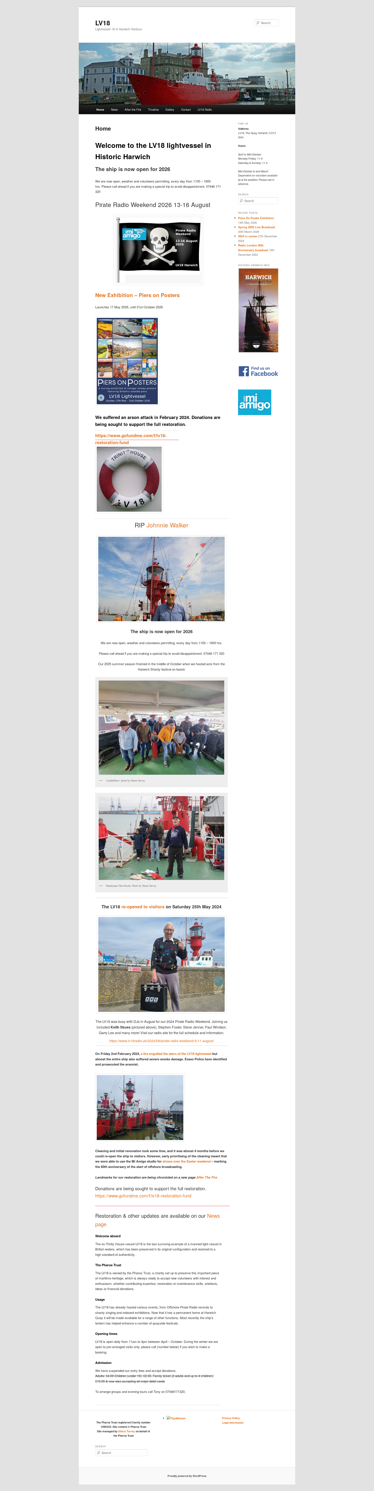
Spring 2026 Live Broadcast (256, 227)
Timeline (153, 109)
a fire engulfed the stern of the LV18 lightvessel (176, 1053)
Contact (186, 109)
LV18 (102, 22)
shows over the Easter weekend (187, 1161)
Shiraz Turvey (126, 1431)
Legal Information (232, 1423)
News (114, 109)
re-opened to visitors (142, 906)
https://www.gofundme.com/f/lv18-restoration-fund (143, 1195)
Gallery (169, 109)
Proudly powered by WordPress (187, 1476)
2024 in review (247, 236)
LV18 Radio (205, 109)
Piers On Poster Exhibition (256, 218)
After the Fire (133, 109)
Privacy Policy (231, 1418)
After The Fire (206, 1177)
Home (100, 109)
